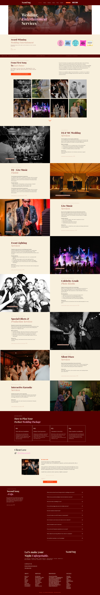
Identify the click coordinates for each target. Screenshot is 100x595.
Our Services (37, 576)
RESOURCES (52, 573)
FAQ (25, 578)
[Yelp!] (77, 2)
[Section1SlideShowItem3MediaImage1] (50, 475)
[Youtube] (75, 2)
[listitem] (22, 88)
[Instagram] (73, 2)
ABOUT (26, 573)
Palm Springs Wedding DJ (54, 584)
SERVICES (38, 573)
